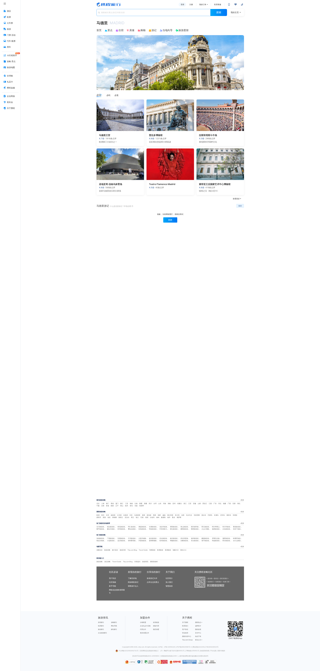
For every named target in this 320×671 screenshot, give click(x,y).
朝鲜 (159, 515)
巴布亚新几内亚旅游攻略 (168, 529)
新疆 (140, 503)
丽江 (121, 503)
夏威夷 (163, 517)
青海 (107, 506)
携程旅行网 (108, 4)
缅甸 (157, 517)
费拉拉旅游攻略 (133, 529)
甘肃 (234, 503)
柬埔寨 (114, 517)
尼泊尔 (127, 517)
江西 (210, 503)
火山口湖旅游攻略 (208, 529)
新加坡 (149, 515)
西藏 (145, 503)
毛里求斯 (197, 515)
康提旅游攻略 (143, 527)
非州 (107, 515)
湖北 (238, 503)
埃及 (109, 517)
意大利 (177, 515)
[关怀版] (242, 4)
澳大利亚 (170, 515)
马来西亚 (137, 515)
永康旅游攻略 (153, 527)
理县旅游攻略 (153, 529)
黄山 (121, 506)
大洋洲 (119, 515)
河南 (164, 503)
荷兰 (132, 517)
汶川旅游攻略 (101, 527)
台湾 (155, 503)
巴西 (142, 517)
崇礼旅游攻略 (174, 529)
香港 (112, 503)
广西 (229, 503)
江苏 (189, 503)
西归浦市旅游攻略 (197, 527)
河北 (219, 503)
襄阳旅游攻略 (185, 529)
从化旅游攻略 (227, 529)
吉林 (102, 506)
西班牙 (98, 517)
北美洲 (125, 515)
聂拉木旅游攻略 (112, 529)
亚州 (102, 515)
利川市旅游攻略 (227, 527)
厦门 (117, 503)
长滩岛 (216, 515)
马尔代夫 (189, 515)
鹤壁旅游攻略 (195, 529)
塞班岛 (228, 515)
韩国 (154, 515)
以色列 (152, 517)
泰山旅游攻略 (185, 527)
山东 (159, 503)
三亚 (126, 503)
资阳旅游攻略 (174, 527)
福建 (224, 503)
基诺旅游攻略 (237, 527)
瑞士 (137, 517)
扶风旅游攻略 (143, 529)
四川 (150, 503)
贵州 (174, 503)
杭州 (126, 506)
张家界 (141, 506)
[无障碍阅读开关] (236, 4)
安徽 (194, 503)
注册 (191, 4)
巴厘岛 (210, 515)
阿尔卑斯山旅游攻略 (219, 527)
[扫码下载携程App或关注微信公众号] (229, 4)
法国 (182, 515)
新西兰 (120, 517)
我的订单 (202, 4)
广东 (215, 503)
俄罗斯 (179, 517)
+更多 (242, 500)
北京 (98, 503)
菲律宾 (235, 515)
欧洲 (98, 515)
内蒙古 (179, 503)
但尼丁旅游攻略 (238, 529)
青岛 (131, 506)
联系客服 (217, 4)
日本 (131, 515)
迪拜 (168, 517)
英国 (104, 517)
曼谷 (173, 517)
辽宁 (117, 506)
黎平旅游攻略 (101, 529)
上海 (102, 503)
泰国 (143, 515)
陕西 (112, 506)
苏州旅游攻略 (122, 529)
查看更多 (237, 199)
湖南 (169, 503)
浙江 (185, 503)
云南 (136, 503)
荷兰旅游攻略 (206, 527)
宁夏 (98, 506)
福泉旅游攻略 (216, 529)
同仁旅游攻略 (132, 527)
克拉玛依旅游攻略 (166, 527)
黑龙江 (204, 503)
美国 (146, 517)
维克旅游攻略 (122, 527)
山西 (199, 503)
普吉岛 (204, 515)
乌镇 (136, 506)
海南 (131, 503)
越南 (164, 515)
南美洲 (113, 515)
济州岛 (222, 515)
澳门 (107, 503)
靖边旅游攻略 (111, 527)
